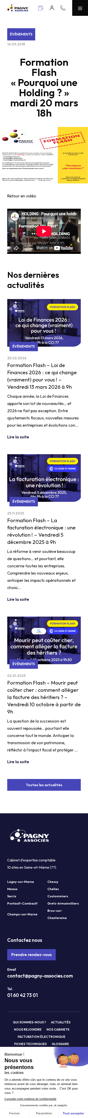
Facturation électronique (41, 1037)
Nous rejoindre (28, 1029)
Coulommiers (57, 896)
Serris (11, 896)
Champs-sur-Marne (22, 914)
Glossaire (60, 1044)
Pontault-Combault (22, 903)
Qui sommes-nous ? (29, 1022)
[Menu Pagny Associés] (80, 8)
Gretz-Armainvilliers (63, 903)
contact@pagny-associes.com (40, 976)
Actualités (60, 1022)
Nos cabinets (57, 1029)
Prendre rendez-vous (31, 954)
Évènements (21, 34)
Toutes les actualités (44, 785)
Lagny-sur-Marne (20, 882)
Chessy (52, 882)
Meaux (12, 889)
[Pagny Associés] (17, 10)
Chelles (53, 889)
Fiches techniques (30, 1044)
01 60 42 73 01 (22, 995)
